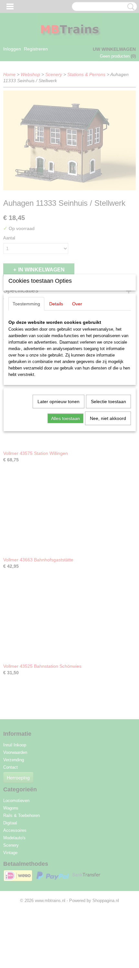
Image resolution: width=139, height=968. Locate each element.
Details (56, 303)
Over (77, 303)
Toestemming (26, 303)
